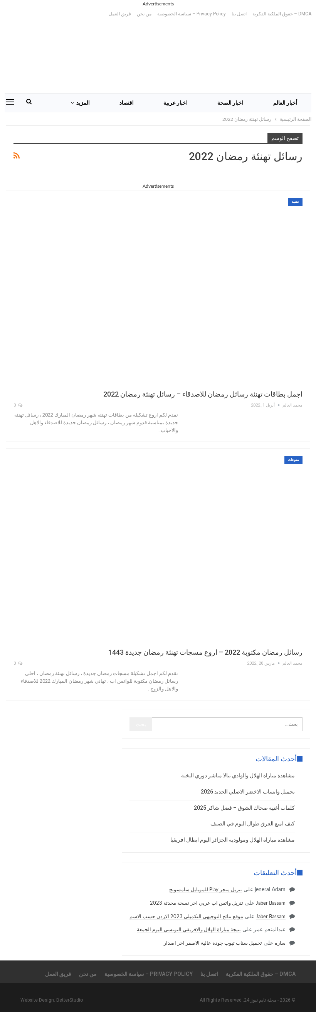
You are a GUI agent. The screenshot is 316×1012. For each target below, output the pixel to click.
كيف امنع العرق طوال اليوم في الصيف (252, 823)
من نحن (144, 14)
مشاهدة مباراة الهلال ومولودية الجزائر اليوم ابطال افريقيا (232, 840)
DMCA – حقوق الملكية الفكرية (281, 14)
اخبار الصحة (230, 103)
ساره (280, 943)
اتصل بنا (239, 14)
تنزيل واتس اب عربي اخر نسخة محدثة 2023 (196, 903)
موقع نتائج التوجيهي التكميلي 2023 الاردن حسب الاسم (186, 916)
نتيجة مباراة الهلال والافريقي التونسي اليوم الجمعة (189, 929)
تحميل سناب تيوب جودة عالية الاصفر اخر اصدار (213, 943)
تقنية (295, 201)
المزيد (83, 103)
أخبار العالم (285, 103)
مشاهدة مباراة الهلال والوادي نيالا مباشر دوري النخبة (238, 775)
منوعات (293, 460)
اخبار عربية (175, 103)
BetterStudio (69, 1000)
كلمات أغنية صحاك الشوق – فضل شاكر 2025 (244, 808)
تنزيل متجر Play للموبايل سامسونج (205, 889)
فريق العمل (120, 14)
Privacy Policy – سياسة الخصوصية (191, 14)
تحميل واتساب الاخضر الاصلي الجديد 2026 (248, 792)
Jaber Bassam (271, 903)
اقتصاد (126, 103)
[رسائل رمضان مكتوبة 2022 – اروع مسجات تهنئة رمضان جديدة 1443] (158, 548)
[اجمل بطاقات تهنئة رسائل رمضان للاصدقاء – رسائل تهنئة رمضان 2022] (158, 290)
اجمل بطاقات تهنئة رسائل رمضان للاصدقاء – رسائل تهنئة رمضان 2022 (203, 394)
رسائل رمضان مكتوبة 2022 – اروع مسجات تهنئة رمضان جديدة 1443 (205, 652)
